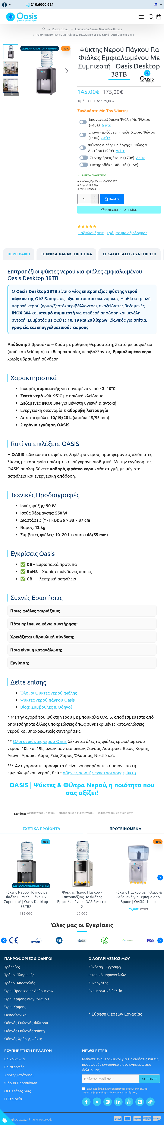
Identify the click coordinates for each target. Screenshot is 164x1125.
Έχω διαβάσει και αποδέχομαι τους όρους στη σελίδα (115, 1090)
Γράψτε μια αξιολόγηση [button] (127, 232)
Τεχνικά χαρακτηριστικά (66, 253)
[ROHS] (104, 940)
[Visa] (118, 1119)
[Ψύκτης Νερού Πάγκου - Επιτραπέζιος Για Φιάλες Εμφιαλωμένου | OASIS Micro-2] (82, 863)
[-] (94, 201)
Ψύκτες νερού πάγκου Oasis (47, 699)
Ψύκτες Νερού (60, 29)
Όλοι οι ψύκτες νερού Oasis (40, 741)
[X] (97, 1101)
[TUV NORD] (36, 940)
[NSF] (59, 940)
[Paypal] (137, 1119)
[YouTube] (129, 1101)
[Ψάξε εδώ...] (150, 16)
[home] (43, 29)
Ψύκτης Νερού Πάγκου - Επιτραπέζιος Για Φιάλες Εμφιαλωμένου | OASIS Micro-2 (82, 899)
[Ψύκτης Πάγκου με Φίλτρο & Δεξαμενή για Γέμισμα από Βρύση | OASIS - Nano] (138, 863)
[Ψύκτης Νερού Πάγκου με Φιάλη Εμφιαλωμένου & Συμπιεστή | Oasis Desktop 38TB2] (26, 863)
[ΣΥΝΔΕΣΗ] (6, 4)
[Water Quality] (81, 940)
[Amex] (147, 1119)
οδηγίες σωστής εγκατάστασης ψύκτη (99, 772)
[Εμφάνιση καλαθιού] (159, 16)
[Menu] (141, 16)
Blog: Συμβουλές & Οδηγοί (46, 706)
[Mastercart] (127, 1119)
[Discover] (157, 1119)
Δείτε (106, 125)
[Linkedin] (118, 1101)
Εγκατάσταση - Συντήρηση (129, 253)
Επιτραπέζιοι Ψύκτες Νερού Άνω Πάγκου (98, 29)
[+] (94, 196)
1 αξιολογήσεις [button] (91, 232)
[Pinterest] (139, 1101)
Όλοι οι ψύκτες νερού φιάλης (48, 692)
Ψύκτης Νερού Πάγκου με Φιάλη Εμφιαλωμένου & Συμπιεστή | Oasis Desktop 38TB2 (26, 899)
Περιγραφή (18, 253)
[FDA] (150, 940)
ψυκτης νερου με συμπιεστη (115, 812)
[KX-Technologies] (127, 940)
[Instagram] (107, 1101)
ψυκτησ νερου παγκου (41, 812)
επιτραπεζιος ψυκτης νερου (76, 812)
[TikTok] (150, 1101)
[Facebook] (86, 1101)
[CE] (13, 940)
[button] (24, 71)
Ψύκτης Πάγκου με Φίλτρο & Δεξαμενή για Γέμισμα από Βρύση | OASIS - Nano (138, 897)
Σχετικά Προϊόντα (41, 828)
